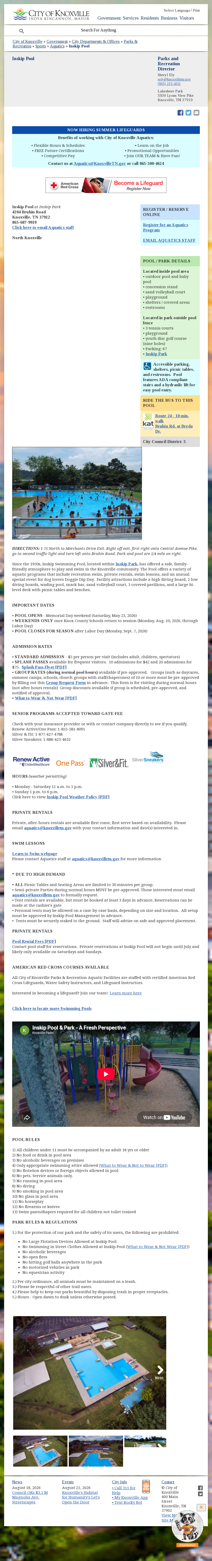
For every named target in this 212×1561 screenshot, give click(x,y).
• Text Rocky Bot (127, 1502)
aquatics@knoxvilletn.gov (36, 895)
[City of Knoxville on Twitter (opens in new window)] (198, 1492)
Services (131, 18)
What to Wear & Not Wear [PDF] (46, 698)
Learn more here (126, 993)
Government (109, 18)
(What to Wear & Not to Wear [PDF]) (133, 1165)
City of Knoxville (27, 41)
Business (169, 18)
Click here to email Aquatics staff (42, 227)
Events (68, 1482)
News (17, 1482)
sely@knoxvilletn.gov (174, 79)
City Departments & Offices (96, 41)
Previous (21, 1376)
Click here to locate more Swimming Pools (52, 1008)
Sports (40, 46)
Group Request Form (66, 682)
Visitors (186, 18)
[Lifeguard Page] (106, 192)
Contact (168, 1482)
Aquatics (57, 46)
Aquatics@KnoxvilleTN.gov (100, 163)
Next (159, 1376)
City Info (119, 1482)
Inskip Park (156, 354)
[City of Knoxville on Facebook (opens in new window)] (198, 1486)
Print (196, 10)
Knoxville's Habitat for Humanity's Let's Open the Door (81, 1497)
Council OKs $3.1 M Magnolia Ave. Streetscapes (30, 1497)
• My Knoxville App (130, 1497)
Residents (150, 18)
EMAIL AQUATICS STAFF (169, 240)
